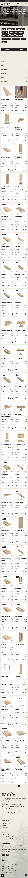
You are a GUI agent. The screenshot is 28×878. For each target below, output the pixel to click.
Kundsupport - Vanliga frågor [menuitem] (10, 838)
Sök (18, 4)
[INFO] (10, 110)
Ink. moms (7, 1)
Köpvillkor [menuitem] (5, 825)
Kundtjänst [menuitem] (5, 827)
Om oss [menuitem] (4, 832)
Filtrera (7, 49)
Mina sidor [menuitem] (5, 830)
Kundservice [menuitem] (5, 820)
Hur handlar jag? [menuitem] (6, 823)
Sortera (21, 49)
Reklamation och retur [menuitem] (8, 836)
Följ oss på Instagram (7, 846)
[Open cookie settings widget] (2, 875)
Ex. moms (12, 1)
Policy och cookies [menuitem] (7, 834)
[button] (2, 4)
